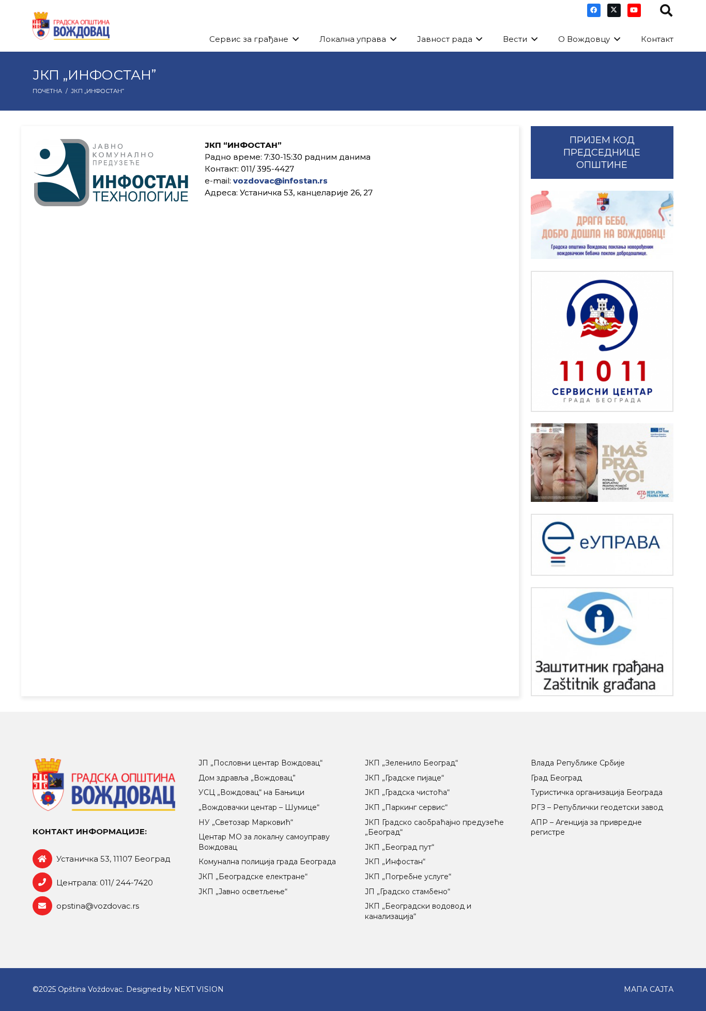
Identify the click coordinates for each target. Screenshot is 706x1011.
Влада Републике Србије (578, 763)
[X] (614, 10)
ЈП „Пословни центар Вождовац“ (260, 763)
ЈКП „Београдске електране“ (253, 876)
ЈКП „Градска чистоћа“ (407, 792)
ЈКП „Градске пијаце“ (404, 778)
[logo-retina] (71, 26)
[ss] (602, 341)
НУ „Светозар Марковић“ (245, 822)
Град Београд (556, 778)
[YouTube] (634, 10)
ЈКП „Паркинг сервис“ (406, 807)
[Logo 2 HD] (602, 641)
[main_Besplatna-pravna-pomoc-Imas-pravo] (602, 462)
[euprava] (602, 545)
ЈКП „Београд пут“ (399, 847)
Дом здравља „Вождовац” (247, 778)
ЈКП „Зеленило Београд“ (411, 763)
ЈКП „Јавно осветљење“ (242, 891)
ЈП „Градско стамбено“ (407, 891)
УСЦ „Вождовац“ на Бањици (251, 792)
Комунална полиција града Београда (267, 861)
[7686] (602, 225)
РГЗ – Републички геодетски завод (597, 807)
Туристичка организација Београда (597, 792)
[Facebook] (594, 10)
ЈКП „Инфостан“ (395, 861)
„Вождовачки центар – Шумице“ (258, 807)
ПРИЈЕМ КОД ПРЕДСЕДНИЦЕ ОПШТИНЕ (601, 152)
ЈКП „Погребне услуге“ (408, 876)
